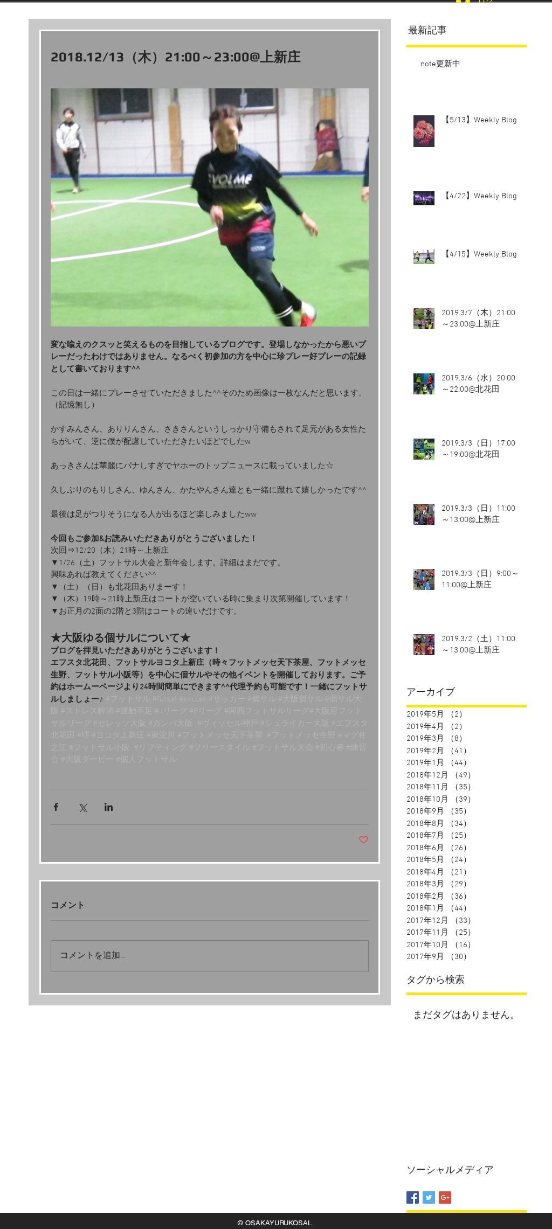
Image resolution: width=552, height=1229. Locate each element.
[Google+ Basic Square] (445, 1197)
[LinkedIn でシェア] (109, 807)
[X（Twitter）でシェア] (82, 807)
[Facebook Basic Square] (412, 1197)
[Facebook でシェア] (56, 807)
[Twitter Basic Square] (429, 1197)
